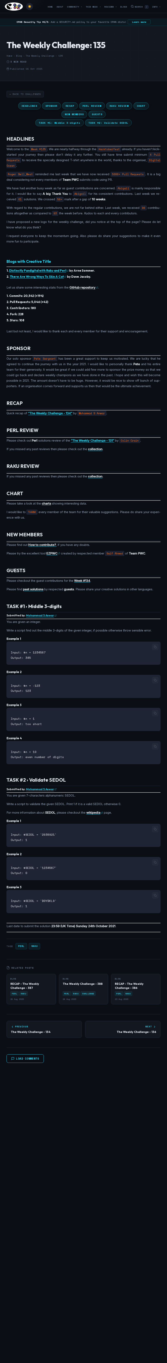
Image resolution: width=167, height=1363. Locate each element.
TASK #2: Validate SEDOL (108, 123)
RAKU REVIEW (119, 106)
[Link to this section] (37, 139)
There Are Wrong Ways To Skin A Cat (37, 277)
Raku (34, 946)
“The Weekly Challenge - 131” (92, 440)
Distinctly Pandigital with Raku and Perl (37, 270)
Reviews (110, 6)
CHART (141, 106)
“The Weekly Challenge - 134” (50, 413)
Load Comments (27, 1059)
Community (74, 6)
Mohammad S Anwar (40, 615)
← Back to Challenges (25, 94)
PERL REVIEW (92, 106)
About (60, 6)
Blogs (123, 6)
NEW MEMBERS (74, 114)
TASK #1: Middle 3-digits (59, 123)
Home (50, 6)
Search (141, 6)
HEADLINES (29, 106)
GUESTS (97, 114)
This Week (93, 6)
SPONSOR (51, 106)
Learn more (139, 22)
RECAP (70, 106)
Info (156, 6)
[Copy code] (155, 647)
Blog (19, 55)
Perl (21, 946)
